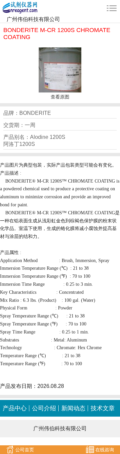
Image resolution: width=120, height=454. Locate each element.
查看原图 (60, 96)
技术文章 (103, 408)
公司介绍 (44, 408)
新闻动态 (73, 408)
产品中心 (15, 408)
